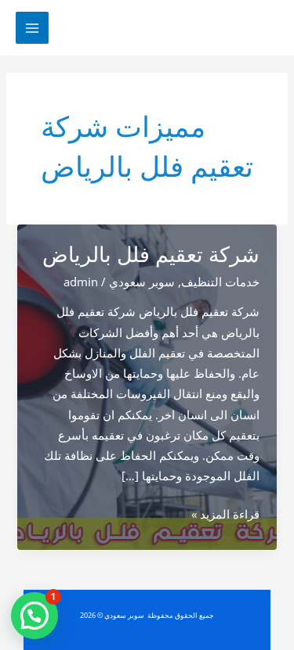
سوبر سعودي (142, 281)
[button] (34, 615)
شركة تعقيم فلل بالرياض (151, 254)
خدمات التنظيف (220, 281)
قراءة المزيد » (225, 514)
